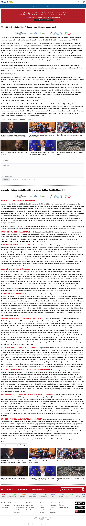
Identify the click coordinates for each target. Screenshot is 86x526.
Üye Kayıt (61, 505)
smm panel (17, 512)
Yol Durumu (69, 495)
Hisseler (52, 495)
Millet (14, 445)
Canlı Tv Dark (17, 502)
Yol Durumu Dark (5, 505)
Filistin (3, 119)
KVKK (47, 524)
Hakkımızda (25, 524)
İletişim (30, 524)
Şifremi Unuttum (63, 507)
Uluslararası (22, 119)
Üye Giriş (61, 502)
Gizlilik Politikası (37, 524)
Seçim (20, 445)
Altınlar (42, 502)
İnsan (3, 445)
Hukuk (9, 119)
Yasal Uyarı (61, 524)
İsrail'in (15, 119)
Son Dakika (17, 509)
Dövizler (42, 505)
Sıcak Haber (53, 512)
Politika (59, 6)
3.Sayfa (27, 6)
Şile (25, 445)
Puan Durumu (43, 495)
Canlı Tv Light (4, 507)
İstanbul (9, 445)
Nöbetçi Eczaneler (19, 507)
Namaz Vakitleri (12, 495)
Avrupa (32, 6)
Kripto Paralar (80, 495)
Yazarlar (52, 507)
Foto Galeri (53, 502)
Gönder (6, 179)
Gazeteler (23, 495)
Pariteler (60, 495)
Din (43, 6)
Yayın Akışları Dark (19, 505)
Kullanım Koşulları (53, 524)
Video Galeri (53, 505)
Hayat (53, 6)
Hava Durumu (32, 495)
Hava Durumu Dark (6, 502)
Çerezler (43, 524)
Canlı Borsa (29, 502)
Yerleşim (29, 119)
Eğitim (48, 6)
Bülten (38, 6)
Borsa (3, 495)
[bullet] (25, 179)
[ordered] (23, 179)
